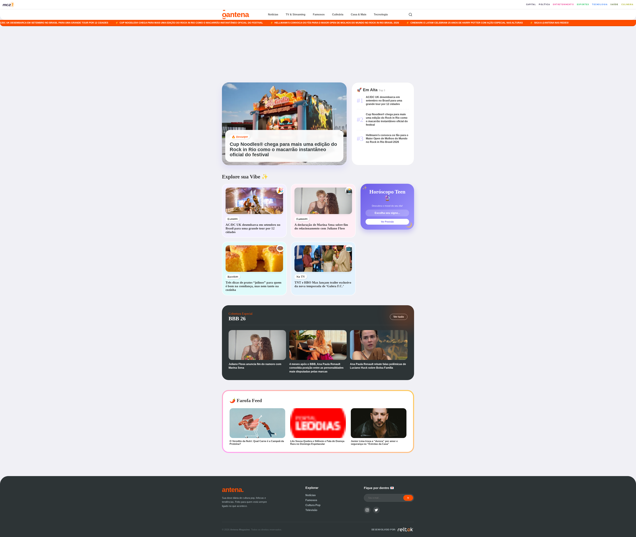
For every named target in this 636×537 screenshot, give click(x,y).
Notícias (273, 14)
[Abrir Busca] (410, 14)
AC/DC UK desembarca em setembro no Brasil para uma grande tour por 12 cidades (384, 100)
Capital (531, 4)
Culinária (627, 4)
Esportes (583, 4)
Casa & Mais (358, 14)
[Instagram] (367, 510)
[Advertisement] (318, 54)
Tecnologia (600, 4)
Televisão (311, 510)
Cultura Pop (312, 505)
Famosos (319, 14)
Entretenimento (563, 4)
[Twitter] (376, 510)
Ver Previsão (387, 221)
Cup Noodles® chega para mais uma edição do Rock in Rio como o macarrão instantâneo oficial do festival (160, 23)
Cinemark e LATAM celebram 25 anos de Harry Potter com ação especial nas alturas (435, 23)
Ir (408, 498)
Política (544, 4)
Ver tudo (398, 316)
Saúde (614, 4)
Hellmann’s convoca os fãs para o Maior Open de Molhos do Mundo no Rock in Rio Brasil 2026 (305, 23)
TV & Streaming (295, 14)
